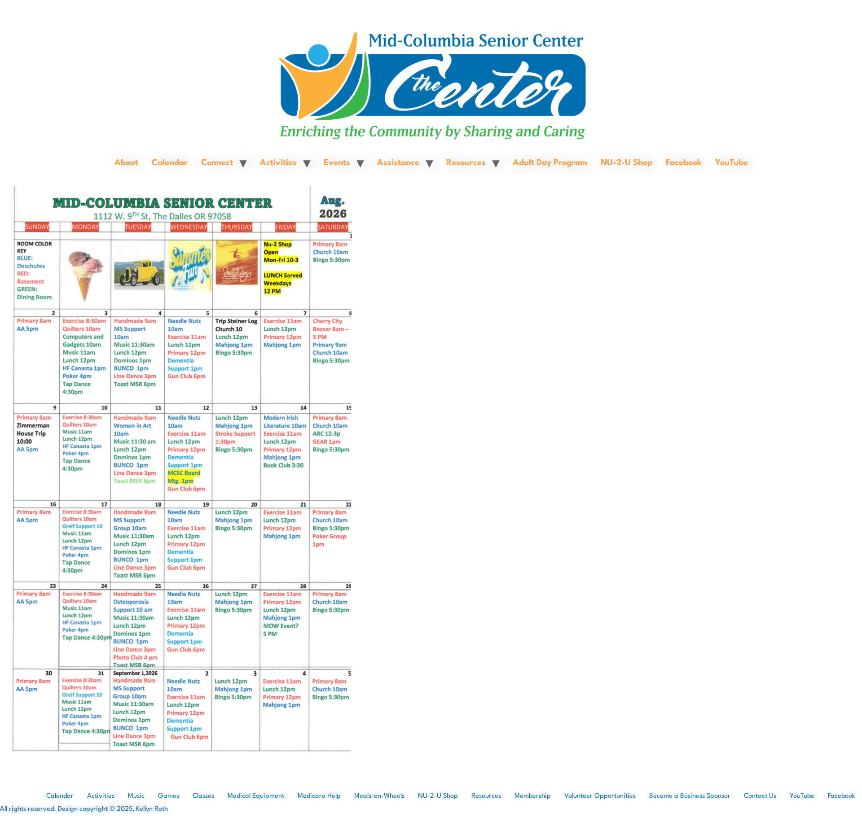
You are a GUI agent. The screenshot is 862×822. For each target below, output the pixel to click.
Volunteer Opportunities (600, 796)
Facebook (684, 163)
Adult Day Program (550, 163)
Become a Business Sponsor (689, 796)
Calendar (170, 163)
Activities (278, 163)
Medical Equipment (256, 796)
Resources (466, 163)
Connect (217, 163)
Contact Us (760, 796)
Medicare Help (319, 796)
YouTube (731, 163)
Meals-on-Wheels (379, 796)
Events (337, 163)
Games (168, 796)
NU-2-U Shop (626, 163)
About (126, 163)
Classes (203, 796)
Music (136, 796)
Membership (533, 796)
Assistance (398, 163)
